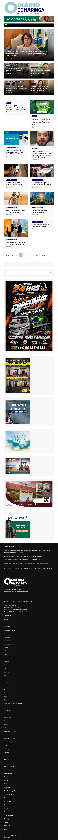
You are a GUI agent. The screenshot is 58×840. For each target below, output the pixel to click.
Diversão (6, 672)
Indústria (6, 728)
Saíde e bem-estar (9, 794)
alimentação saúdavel (10, 630)
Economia (8, 63)
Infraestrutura (7, 735)
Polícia (6, 780)
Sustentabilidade (8, 815)
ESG (5, 696)
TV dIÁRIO (7, 826)
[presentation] (48, 32)
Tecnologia (7, 819)
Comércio (6, 658)
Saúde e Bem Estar (9, 801)
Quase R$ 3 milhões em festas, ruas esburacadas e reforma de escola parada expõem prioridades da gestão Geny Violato (27, 551)
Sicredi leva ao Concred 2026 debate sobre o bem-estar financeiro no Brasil (41, 71)
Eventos (14, 63)
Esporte (6, 700)
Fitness (6, 714)
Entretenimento (8, 689)
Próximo (43, 255)
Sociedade (8, 65)
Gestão (6, 721)
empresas (15, 81)
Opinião (6, 777)
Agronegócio (7, 626)
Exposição (7, 710)
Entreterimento (8, 693)
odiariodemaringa (8, 773)
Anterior (7, 255)
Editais (6, 679)
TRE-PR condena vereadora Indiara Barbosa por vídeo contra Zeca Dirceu (40, 88)
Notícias (8, 50)
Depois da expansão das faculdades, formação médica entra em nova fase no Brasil (15, 107)
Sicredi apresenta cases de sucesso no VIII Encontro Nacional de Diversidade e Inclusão (28, 568)
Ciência (6, 651)
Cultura (6, 665)
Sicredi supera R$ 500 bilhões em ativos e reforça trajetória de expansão (16, 88)
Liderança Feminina (9, 749)
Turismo (6, 822)
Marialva (6, 752)
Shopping (6, 808)
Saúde (6, 798)
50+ (5, 623)
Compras (6, 661)
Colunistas (7, 654)
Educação (6, 682)
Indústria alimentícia (9, 731)
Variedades (7, 829)
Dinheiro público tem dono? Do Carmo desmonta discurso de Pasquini (23, 559)
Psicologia (7, 787)
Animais (6, 633)
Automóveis (7, 640)
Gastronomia (7, 717)
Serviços (6, 805)
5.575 (37, 255)
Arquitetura (7, 637)
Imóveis (6, 724)
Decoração (7, 668)
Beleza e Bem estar (9, 644)
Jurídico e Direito (8, 742)
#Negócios (7, 619)
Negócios (21, 81)
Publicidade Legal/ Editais (12, 147)
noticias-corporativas (9, 770)
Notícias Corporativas (11, 179)
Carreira (6, 647)
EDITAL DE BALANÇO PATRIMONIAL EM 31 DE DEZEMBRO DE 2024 (14, 152)
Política (6, 784)
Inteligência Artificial (9, 738)
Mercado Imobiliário (9, 756)
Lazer (5, 745)
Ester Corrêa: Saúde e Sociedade (13, 703)
